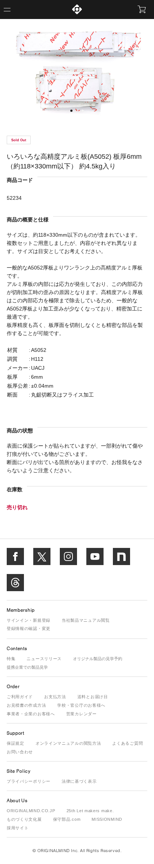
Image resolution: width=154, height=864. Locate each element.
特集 (11, 658)
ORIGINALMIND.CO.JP (31, 810)
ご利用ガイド (20, 696)
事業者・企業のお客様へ (31, 714)
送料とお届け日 (92, 696)
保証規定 (15, 743)
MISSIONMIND (107, 819)
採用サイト (18, 828)
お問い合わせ (20, 752)
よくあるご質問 (127, 743)
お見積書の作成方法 (26, 705)
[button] (71, 111)
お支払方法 (55, 696)
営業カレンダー (81, 714)
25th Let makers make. (90, 810)
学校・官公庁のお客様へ (81, 705)
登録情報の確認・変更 (28, 628)
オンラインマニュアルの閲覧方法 (68, 743)
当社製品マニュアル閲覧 (86, 620)
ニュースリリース (44, 658)
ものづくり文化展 (24, 819)
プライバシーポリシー (28, 781)
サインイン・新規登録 (28, 620)
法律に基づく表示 (79, 781)
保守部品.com (67, 819)
